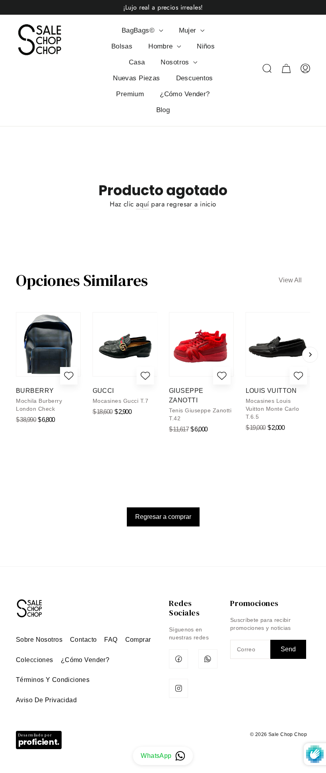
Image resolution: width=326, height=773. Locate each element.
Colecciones (34, 659)
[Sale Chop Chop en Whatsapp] (207, 658)
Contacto (83, 639)
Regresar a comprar (163, 516)
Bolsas (122, 46)
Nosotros (176, 62)
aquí (142, 204)
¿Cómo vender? (85, 659)
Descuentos (194, 78)
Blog (163, 110)
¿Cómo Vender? (185, 94)
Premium (130, 94)
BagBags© (139, 30)
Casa (137, 62)
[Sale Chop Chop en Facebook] (178, 658)
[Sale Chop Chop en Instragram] (178, 688)
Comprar (138, 639)
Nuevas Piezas (136, 78)
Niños (206, 46)
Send (288, 649)
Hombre (161, 46)
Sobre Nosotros (39, 639)
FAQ (110, 639)
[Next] (310, 355)
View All (290, 280)
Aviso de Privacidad (46, 700)
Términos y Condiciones (52, 679)
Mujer (189, 30)
